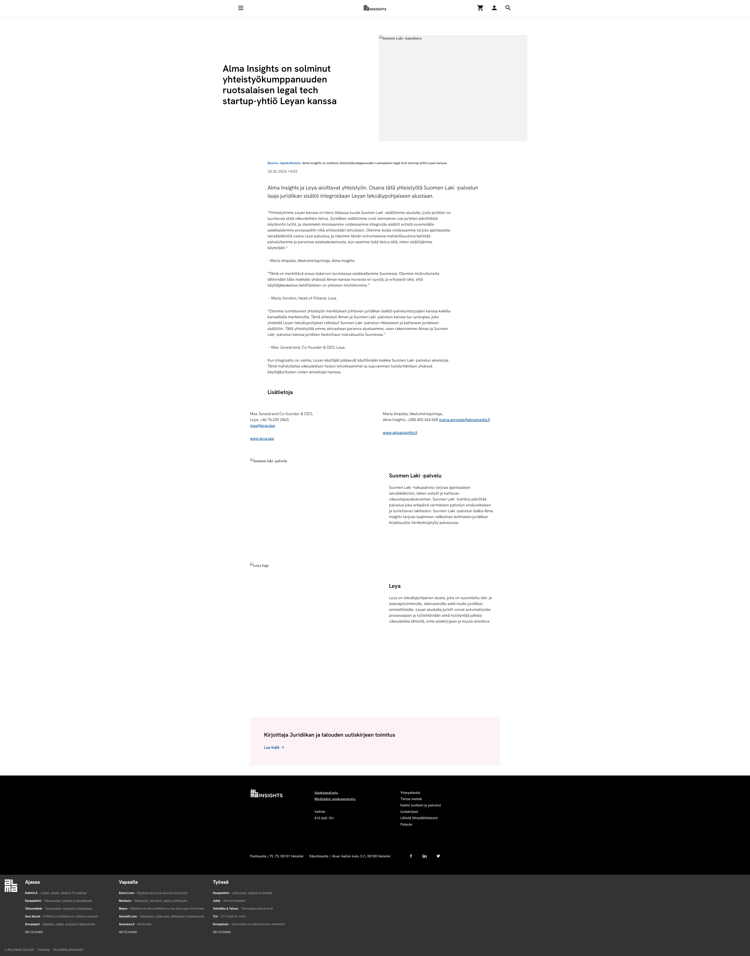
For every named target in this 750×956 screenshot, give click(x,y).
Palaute (406, 824)
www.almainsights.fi (400, 432)
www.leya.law (262, 438)
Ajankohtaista (290, 163)
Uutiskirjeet (409, 811)
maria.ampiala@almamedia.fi (464, 419)
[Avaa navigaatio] (240, 7)
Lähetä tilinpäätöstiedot (419, 818)
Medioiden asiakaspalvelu (334, 799)
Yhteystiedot (410, 792)
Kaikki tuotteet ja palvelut (420, 805)
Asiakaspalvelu (326, 792)
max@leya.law (262, 425)
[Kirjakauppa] (480, 7)
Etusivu (273, 163)
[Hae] (494, 7)
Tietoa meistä (411, 799)
